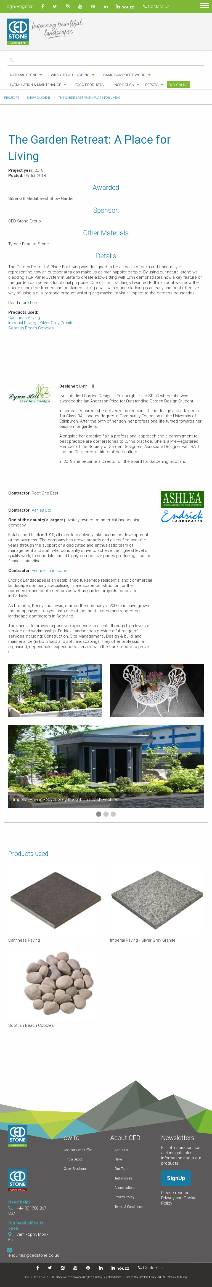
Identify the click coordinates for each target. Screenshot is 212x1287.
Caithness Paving (24, 317)
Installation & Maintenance (35, 85)
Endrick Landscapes (51, 570)
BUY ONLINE (178, 85)
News (119, 1159)
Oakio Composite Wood (124, 75)
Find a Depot (73, 1159)
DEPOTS (151, 85)
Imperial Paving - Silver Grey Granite (41, 322)
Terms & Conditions (129, 1207)
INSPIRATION (124, 85)
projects (11, 98)
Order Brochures (75, 1169)
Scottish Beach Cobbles (31, 328)
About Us (121, 1150)
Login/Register (18, 6)
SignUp (176, 1178)
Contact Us (158, 6)
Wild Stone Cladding (70, 75)
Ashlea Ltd (41, 510)
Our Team (122, 1169)
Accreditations (125, 1188)
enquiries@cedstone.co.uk (33, 1255)
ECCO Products (89, 85)
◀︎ (16, 771)
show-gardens (39, 98)
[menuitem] (24, 75)
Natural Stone (23, 75)
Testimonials (124, 1178)
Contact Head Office (78, 1150)
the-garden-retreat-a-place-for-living (89, 98)
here (34, 302)
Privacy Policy (124, 1197)
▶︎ (200, 771)
